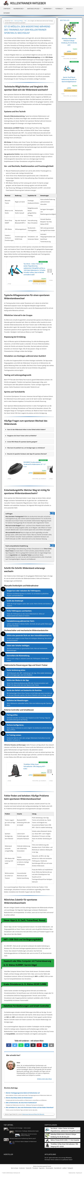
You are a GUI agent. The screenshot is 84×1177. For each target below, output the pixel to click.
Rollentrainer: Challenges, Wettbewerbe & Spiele (27, 1131)
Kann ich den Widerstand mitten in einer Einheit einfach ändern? (26, 429)
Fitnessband (35, 1168)
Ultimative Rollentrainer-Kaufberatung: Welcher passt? (22, 1138)
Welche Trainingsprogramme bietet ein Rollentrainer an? (23, 1093)
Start (12, 21)
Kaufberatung (18, 9)
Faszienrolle (28, 1168)
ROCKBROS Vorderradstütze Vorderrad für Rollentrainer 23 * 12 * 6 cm (35, 464)
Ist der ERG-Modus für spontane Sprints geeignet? (22, 442)
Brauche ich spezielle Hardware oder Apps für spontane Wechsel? (27, 454)
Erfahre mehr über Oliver (44, 1079)
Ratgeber (7, 13)
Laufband (64, 1168)
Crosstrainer (22, 1168)
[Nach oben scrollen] (81, 1174)
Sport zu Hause (14, 1168)
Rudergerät (70, 1168)
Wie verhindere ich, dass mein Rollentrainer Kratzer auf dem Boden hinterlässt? (29, 1107)
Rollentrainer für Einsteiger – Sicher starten (20, 1128)
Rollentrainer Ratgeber (28, 3)
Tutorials (58, 9)
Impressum (79, 1173)
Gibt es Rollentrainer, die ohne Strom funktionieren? (21, 1103)
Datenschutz (72, 1173)
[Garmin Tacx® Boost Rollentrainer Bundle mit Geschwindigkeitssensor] (69, 75)
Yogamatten (42, 1168)
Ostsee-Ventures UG (14, 1173)
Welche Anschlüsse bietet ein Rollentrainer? (19, 1098)
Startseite (7, 9)
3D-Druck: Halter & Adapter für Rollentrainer (26, 1141)
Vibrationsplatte (49, 1168)
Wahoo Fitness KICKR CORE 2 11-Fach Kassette (65, 1140)
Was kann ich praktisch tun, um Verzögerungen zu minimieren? (26, 448)
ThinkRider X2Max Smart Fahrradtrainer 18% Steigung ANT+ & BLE (34, 766)
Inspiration (47, 9)
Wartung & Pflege (33, 9)
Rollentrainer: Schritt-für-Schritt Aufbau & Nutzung (29, 1134)
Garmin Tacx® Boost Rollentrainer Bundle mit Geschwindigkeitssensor (69, 79)
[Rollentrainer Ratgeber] (5, 5)
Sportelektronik (57, 1168)
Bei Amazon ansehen (39, 281)
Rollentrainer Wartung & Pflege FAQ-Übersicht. (33, 1114)
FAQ (25, 21)
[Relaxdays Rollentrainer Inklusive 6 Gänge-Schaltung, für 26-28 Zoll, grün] (69, 36)
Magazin (69, 9)
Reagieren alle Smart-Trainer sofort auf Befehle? (22, 436)
